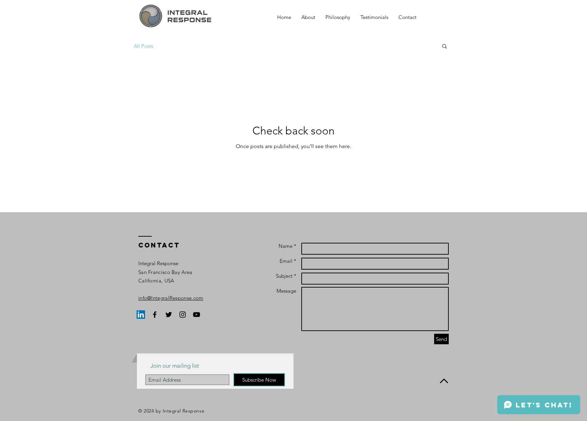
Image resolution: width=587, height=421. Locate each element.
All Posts (143, 46)
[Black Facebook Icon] (154, 314)
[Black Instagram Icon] (182, 314)
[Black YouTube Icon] (196, 314)
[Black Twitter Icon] (168, 314)
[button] (444, 46)
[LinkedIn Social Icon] (141, 314)
